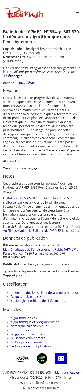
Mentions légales (67, 372)
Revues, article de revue (28, 296)
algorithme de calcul (25, 318)
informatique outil (24, 330)
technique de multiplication (31, 346)
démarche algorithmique (29, 326)
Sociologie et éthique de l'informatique (39, 301)
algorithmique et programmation (35, 322)
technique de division (26, 342)
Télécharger (13, 76)
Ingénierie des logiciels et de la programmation (45, 292)
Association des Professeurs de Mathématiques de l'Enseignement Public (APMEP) (39, 247)
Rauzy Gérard (26, 83)
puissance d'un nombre (28, 338)
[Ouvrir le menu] (77, 13)
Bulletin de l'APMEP (21, 198)
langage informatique (26, 334)
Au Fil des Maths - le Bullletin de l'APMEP (32, 231)
